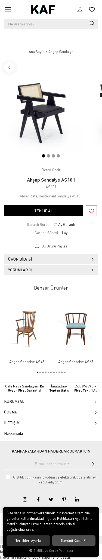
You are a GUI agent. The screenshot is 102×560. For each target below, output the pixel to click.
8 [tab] (56, 372)
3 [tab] (53, 156)
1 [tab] (43, 156)
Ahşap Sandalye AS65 (75, 362)
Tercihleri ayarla (28, 540)
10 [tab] (62, 372)
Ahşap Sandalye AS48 (26, 362)
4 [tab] (58, 156)
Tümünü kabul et (74, 540)
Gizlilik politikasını (27, 477)
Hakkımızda (13, 433)
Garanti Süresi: (39, 224)
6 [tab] (51, 372)
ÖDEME (10, 412)
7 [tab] (54, 372)
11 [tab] (65, 372)
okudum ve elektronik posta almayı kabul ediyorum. (55, 479)
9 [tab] (59, 372)
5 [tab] (48, 372)
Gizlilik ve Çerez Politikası (53, 551)
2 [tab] (48, 156)
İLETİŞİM (12, 422)
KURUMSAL (14, 401)
